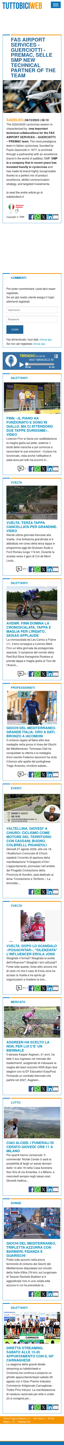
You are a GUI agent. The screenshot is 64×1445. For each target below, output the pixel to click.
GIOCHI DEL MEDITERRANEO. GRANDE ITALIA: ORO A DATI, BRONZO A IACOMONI (31, 731)
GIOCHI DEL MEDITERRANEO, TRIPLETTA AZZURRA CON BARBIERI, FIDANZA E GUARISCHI (31, 1249)
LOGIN (14, 329)
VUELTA (16, 482)
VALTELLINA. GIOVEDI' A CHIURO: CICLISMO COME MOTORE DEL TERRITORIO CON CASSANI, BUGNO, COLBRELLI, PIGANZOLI (28, 836)
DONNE (16, 1203)
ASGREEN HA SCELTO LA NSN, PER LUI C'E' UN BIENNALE (27, 1046)
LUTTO (15, 1102)
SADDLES (14, 119)
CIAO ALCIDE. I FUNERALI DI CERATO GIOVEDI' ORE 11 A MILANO (30, 1146)
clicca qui (46, 339)
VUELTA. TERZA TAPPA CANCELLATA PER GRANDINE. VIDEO (31, 526)
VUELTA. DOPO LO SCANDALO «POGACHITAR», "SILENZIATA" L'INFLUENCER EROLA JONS (31, 949)
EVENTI (16, 788)
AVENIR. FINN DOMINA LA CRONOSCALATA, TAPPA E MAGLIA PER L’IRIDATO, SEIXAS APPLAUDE (28, 629)
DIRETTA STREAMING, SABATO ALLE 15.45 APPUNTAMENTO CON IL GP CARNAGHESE (30, 1354)
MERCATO (18, 1002)
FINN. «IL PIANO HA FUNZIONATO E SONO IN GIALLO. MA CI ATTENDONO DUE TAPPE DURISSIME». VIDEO (29, 426)
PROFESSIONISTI (23, 688)
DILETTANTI (19, 378)
